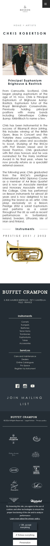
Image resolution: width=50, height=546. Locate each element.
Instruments (25, 315)
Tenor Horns (25, 331)
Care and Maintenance (25, 356)
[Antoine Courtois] (14, 454)
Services (25, 350)
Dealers (25, 359)
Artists (31, 25)
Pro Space (25, 365)
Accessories (25, 343)
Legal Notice (29, 420)
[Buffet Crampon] (14, 439)
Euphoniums (25, 337)
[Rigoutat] (36, 501)
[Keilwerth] (14, 470)
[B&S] (36, 439)
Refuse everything (25, 535)
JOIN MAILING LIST (25, 401)
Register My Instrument (25, 368)
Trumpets (25, 325)
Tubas (25, 340)
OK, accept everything (25, 526)
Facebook (17, 386)
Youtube (32, 386)
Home (18, 25)
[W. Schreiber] (36, 486)
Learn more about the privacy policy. (25, 518)
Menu (46, 4)
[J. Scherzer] (14, 486)
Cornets (25, 321)
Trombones (25, 334)
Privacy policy (41, 420)
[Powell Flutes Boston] (14, 501)
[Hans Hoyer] (36, 454)
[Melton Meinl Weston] (36, 470)
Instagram (25, 386)
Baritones (25, 328)
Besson (25, 10)
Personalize (25, 543)
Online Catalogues (25, 362)
